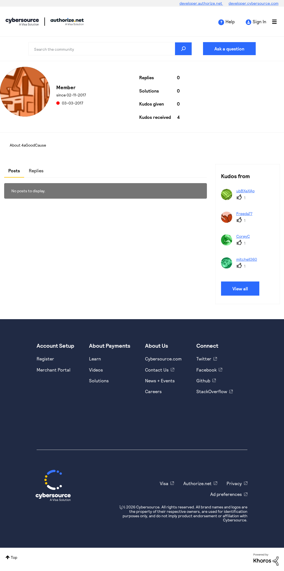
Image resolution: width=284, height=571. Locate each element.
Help (230, 21)
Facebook (206, 369)
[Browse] (271, 21)
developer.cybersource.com (253, 3)
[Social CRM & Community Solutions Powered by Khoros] (265, 559)
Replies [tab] (36, 170)
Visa (164, 483)
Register (45, 358)
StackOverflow (211, 391)
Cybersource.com (163, 358)
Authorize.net (197, 483)
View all (240, 288)
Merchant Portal (53, 369)
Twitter (203, 358)
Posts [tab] (14, 170)
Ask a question (229, 48)
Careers (153, 391)
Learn (95, 358)
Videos (96, 369)
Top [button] (14, 557)
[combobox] (110, 48)
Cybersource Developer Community (22, 22)
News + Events (160, 380)
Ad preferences (226, 494)
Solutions (99, 380)
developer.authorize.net (201, 3)
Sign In (259, 21)
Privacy (234, 483)
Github (203, 380)
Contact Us (157, 369)
